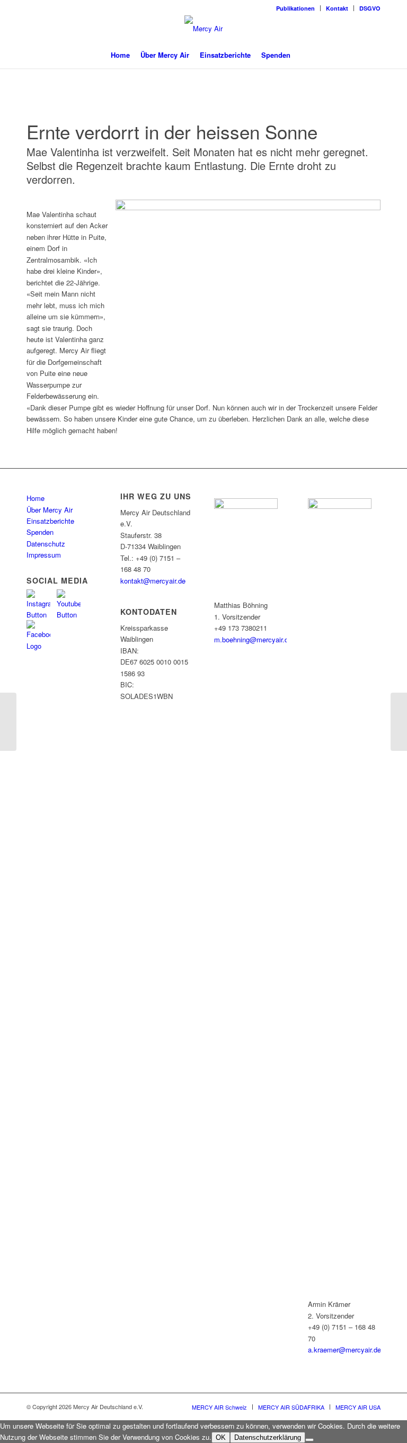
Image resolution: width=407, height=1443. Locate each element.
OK (221, 1437)
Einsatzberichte (50, 521)
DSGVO (370, 8)
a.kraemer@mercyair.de (344, 1350)
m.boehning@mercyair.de (253, 639)
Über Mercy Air (49, 510)
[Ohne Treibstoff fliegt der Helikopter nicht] (8, 722)
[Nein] (309, 1439)
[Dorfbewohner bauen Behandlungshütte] (399, 722)
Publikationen (295, 8)
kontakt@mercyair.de (152, 581)
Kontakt (337, 8)
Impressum (43, 555)
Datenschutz (45, 544)
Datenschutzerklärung (267, 1437)
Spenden (40, 532)
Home (35, 498)
